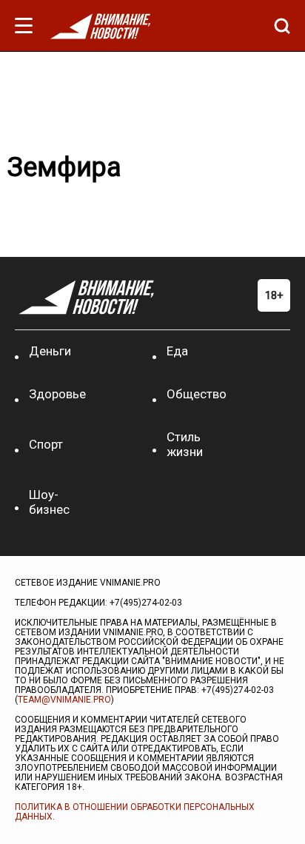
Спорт (46, 444)
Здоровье (57, 393)
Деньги (50, 351)
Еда (177, 351)
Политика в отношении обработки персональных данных (135, 812)
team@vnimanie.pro (64, 699)
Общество (197, 393)
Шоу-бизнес (49, 502)
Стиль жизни (185, 444)
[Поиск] (278, 26)
